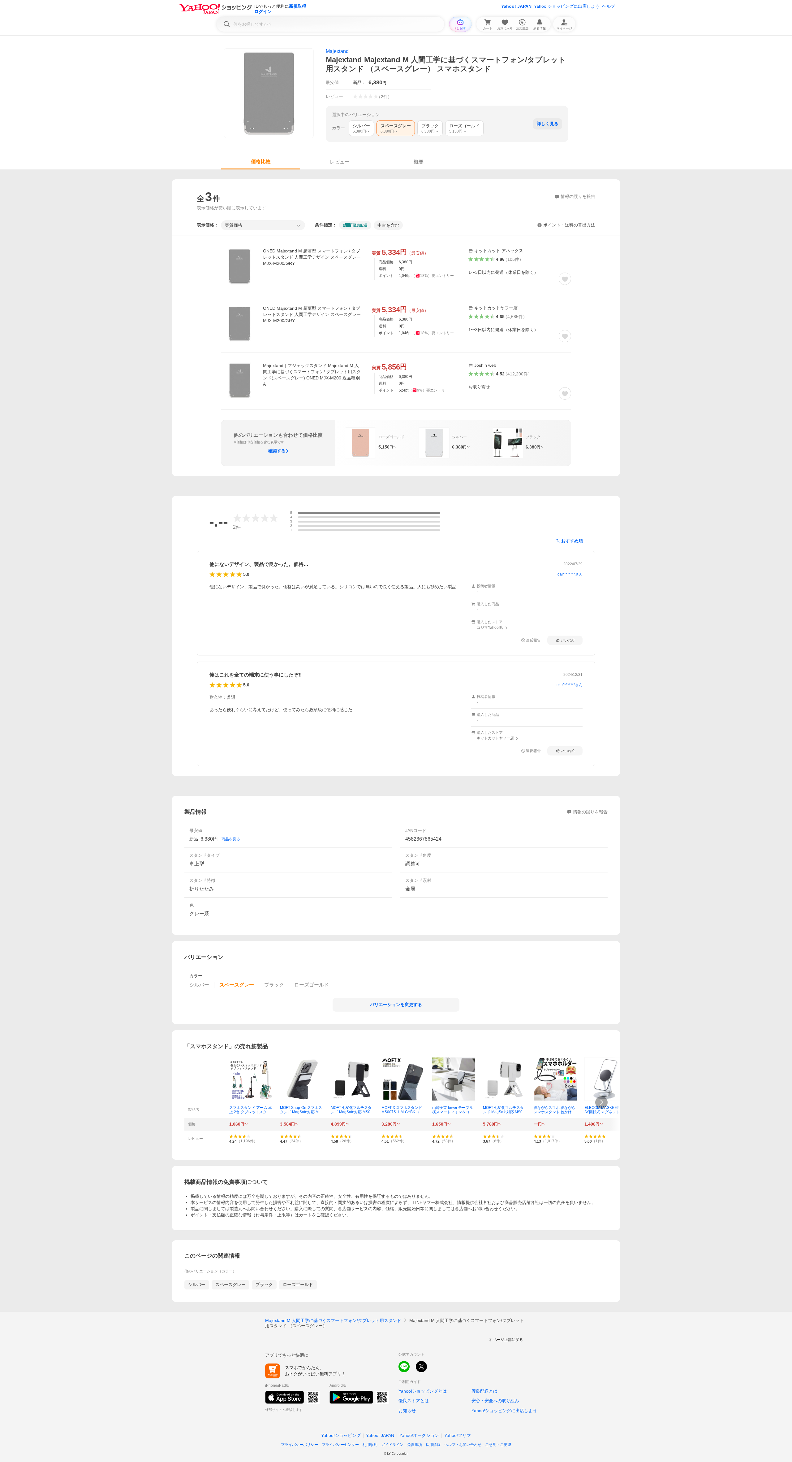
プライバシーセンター (340, 1444)
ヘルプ (608, 6)
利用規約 (370, 1444)
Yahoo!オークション (419, 1435)
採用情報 (433, 1444)
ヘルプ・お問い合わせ (462, 1444)
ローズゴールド (298, 1284)
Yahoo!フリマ (457, 1435)
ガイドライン (392, 1444)
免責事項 (414, 1444)
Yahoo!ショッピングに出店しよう (567, 6)
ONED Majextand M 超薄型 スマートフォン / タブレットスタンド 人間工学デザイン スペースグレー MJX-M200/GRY (312, 257)
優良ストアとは (413, 1400)
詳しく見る (547, 123)
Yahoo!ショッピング (341, 1435)
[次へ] (601, 1102)
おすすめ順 (572, 540)
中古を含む (388, 225)
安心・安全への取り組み (495, 1400)
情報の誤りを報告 (590, 811)
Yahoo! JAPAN (516, 6)
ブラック (264, 1284)
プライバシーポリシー (299, 1444)
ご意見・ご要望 (498, 1444)
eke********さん (570, 685)
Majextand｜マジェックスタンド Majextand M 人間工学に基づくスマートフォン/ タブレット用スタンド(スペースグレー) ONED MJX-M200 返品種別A (312, 375)
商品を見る (231, 839)
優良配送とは (484, 1391)
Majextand (337, 51)
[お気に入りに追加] (565, 279)
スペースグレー (230, 1284)
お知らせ (407, 1410)
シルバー (196, 1284)
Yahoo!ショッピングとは (422, 1391)
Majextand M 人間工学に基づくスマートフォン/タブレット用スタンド (333, 1320)
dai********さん (570, 574)
